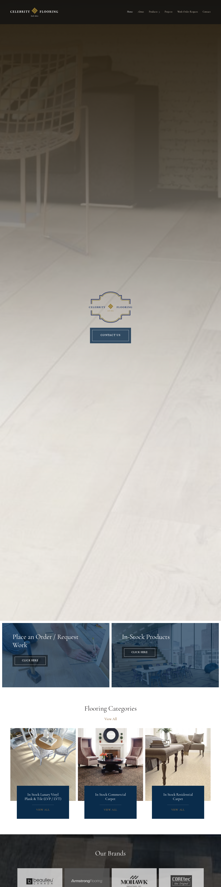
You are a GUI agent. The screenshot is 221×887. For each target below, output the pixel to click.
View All (110, 719)
